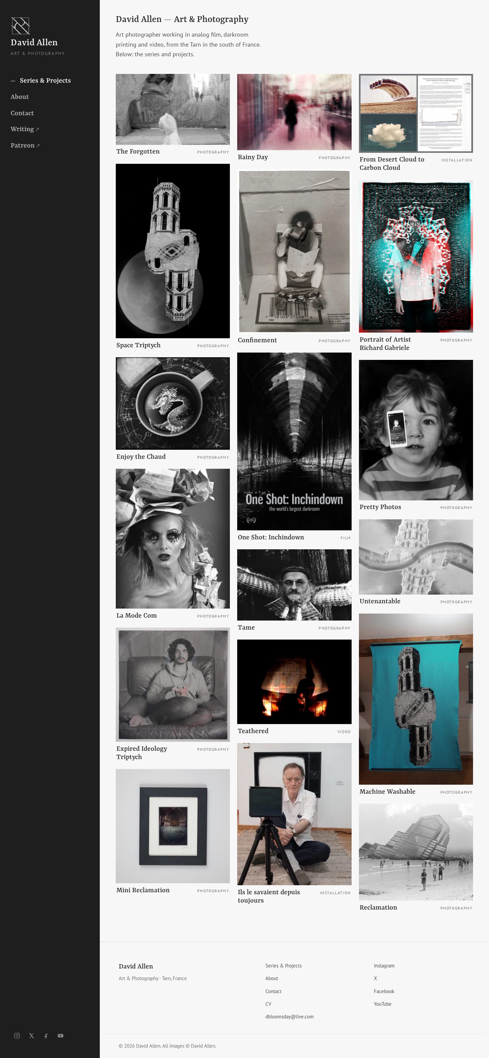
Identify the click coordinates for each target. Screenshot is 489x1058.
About (20, 97)
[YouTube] (60, 1035)
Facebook (384, 991)
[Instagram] (17, 1035)
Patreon (25, 145)
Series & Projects (44, 81)
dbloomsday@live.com (289, 1016)
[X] (31, 1035)
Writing (25, 129)
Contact (22, 113)
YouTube (383, 1004)
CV (268, 1004)
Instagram (384, 965)
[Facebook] (46, 1035)
